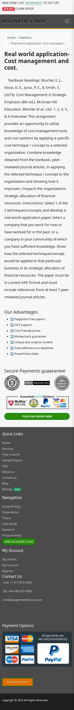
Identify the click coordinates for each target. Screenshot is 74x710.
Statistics (25, 38)
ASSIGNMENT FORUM (24, 21)
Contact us (9, 478)
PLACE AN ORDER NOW (37, 416)
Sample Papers (12, 460)
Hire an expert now (18, 541)
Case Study (9, 524)
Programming (11, 535)
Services (7, 449)
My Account (10, 565)
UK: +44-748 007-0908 (17, 591)
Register (7, 571)
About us (8, 472)
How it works (11, 454)
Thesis (6, 518)
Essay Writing (11, 506)
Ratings (11, 489)
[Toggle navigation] (67, 21)
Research (8, 530)
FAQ (5, 466)
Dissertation (10, 512)
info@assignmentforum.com (22, 600)
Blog (5, 483)
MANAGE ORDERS (17, 682)
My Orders (9, 559)
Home (11, 38)
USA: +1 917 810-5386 (17, 583)
